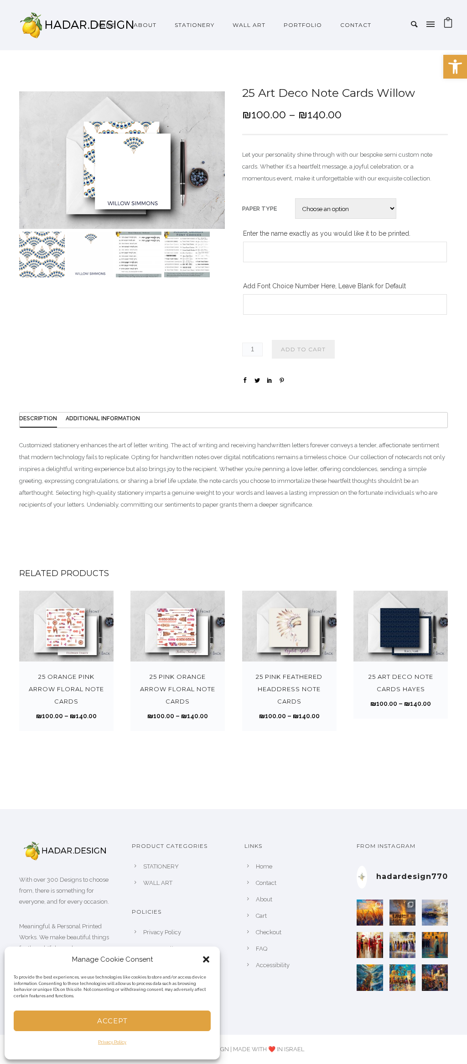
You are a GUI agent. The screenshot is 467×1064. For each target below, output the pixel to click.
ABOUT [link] (145, 24)
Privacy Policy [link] (112, 1042)
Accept (112, 1020)
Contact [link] (355, 24)
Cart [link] (261, 915)
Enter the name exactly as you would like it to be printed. (326, 233)
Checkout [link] (268, 932)
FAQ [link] (261, 948)
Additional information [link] (103, 418)
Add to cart (303, 349)
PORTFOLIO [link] (303, 24)
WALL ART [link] (249, 24)
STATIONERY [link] (194, 24)
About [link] (264, 899)
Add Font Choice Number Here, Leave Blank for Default (324, 286)
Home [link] (105, 24)
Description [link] (38, 418)
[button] (206, 959)
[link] (455, 67)
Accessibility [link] (273, 965)
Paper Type (259, 208)
